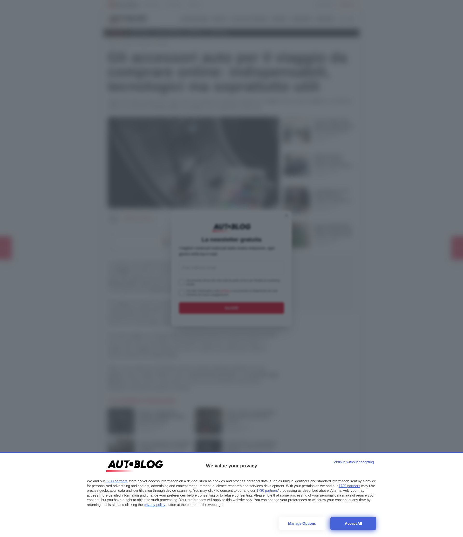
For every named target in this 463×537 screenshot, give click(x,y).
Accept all (353, 523)
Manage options (302, 523)
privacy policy (154, 505)
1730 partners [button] (117, 481)
